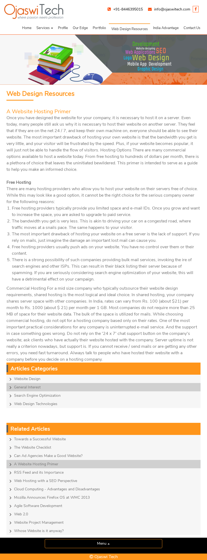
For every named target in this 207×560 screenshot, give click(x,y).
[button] (44, 28)
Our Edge (80, 28)
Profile (63, 28)
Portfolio (99, 28)
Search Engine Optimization (37, 395)
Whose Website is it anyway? (39, 530)
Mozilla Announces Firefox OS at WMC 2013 (52, 497)
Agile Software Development (38, 505)
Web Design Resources (129, 29)
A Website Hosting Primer (36, 464)
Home (27, 28)
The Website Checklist (32, 447)
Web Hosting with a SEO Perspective (45, 480)
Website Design (27, 378)
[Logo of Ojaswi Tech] (103, 11)
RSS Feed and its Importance (39, 472)
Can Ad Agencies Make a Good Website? (48, 455)
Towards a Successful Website (40, 439)
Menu (102, 543)
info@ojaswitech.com (172, 9)
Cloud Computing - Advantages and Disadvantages (57, 489)
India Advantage (166, 28)
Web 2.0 (21, 514)
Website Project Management (39, 522)
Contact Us (192, 28)
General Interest (27, 387)
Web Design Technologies (35, 403)
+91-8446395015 (128, 9)
